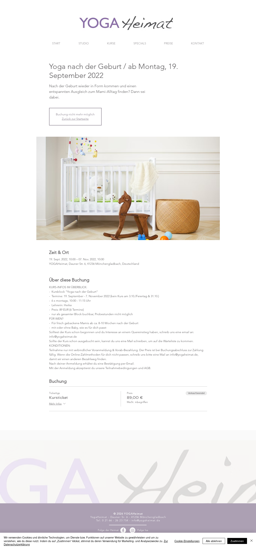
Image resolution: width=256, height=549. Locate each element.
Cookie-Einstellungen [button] (187, 541)
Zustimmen (237, 541)
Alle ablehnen (214, 541)
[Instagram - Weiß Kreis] (132, 530)
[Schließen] (251, 541)
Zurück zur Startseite (75, 119)
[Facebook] (123, 530)
